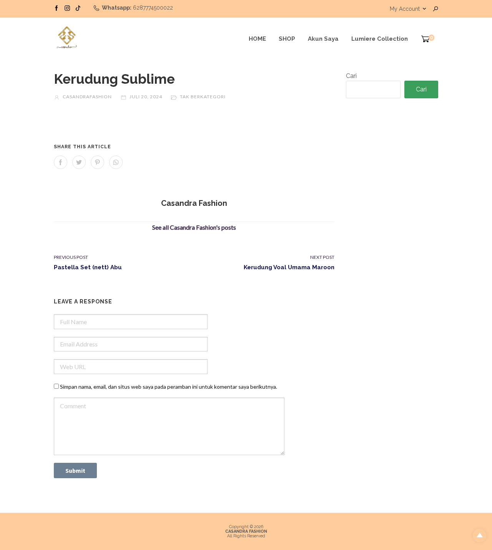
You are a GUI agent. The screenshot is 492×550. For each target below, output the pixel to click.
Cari (351, 76)
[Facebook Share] (60, 162)
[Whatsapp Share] (116, 162)
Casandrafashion (87, 96)
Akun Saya (323, 38)
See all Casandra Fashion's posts (194, 227)
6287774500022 (153, 8)
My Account (405, 9)
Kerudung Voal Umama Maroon (289, 267)
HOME (257, 38)
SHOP (287, 38)
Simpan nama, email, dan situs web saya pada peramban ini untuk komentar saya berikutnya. (168, 386)
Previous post (71, 257)
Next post (322, 257)
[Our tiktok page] (78, 8)
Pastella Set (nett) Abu (88, 267)
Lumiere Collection (379, 38)
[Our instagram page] (67, 8)
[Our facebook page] (56, 8)
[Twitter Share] (79, 162)
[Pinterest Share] (97, 162)
